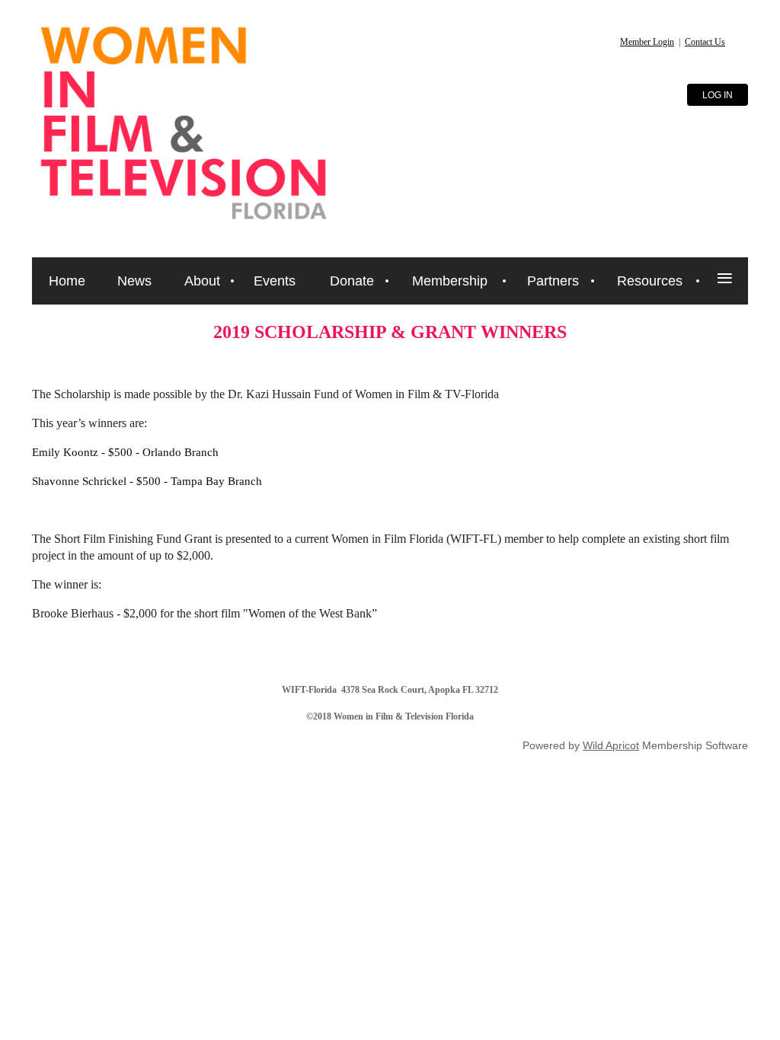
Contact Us (705, 42)
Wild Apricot (611, 745)
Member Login (647, 42)
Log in (717, 95)
